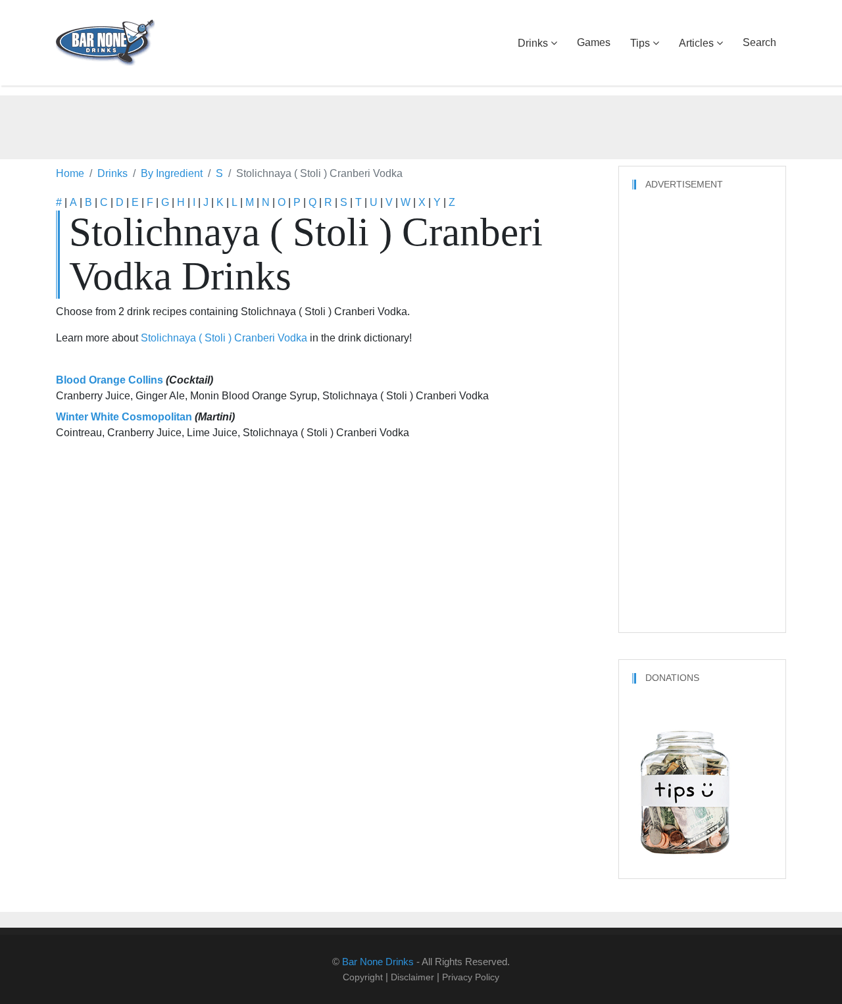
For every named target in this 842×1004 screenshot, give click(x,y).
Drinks (533, 43)
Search (759, 42)
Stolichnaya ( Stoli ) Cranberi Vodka (224, 337)
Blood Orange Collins (109, 380)
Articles (696, 43)
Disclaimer (412, 977)
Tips (640, 43)
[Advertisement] (421, 125)
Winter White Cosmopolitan (124, 416)
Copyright (363, 977)
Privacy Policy (470, 977)
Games (593, 42)
